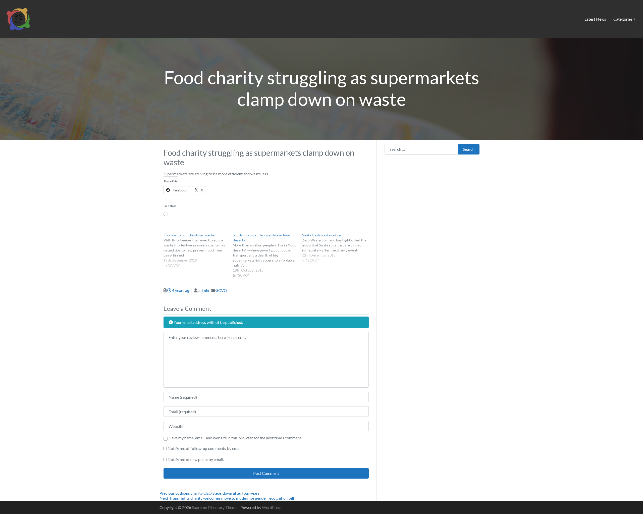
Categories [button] (622, 19)
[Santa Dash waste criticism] (336, 248)
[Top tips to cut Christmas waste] (198, 250)
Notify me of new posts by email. (196, 459)
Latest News (595, 19)
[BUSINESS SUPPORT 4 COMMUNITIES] (18, 18)
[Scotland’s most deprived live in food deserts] (267, 255)
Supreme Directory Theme (215, 507)
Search (468, 149)
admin (203, 290)
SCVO (221, 290)
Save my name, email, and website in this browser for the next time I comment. (236, 437)
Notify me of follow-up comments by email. (205, 448)
